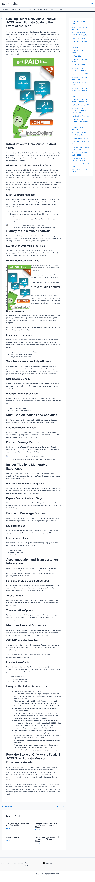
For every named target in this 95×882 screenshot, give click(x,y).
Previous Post (8, 806)
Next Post (61, 806)
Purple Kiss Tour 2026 (79, 38)
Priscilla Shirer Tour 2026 (80, 116)
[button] (92, 4)
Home (5, 9)
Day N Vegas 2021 (13, 837)
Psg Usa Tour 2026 (78, 65)
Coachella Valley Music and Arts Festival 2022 (18, 824)
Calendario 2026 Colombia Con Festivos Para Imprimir (80, 121)
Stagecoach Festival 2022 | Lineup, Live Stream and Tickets (47, 839)
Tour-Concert (43, 9)
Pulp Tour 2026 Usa (79, 47)
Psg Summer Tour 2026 (80, 74)
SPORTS (30, 9)
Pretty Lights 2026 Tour (80, 138)
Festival (22, 9)
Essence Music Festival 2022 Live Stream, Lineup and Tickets (47, 825)
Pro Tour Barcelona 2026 (80, 105)
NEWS (62, 9)
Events (52, 9)
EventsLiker (11, 4)
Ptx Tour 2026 (77, 56)
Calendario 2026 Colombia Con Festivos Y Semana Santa (80, 110)
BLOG (12, 9)
